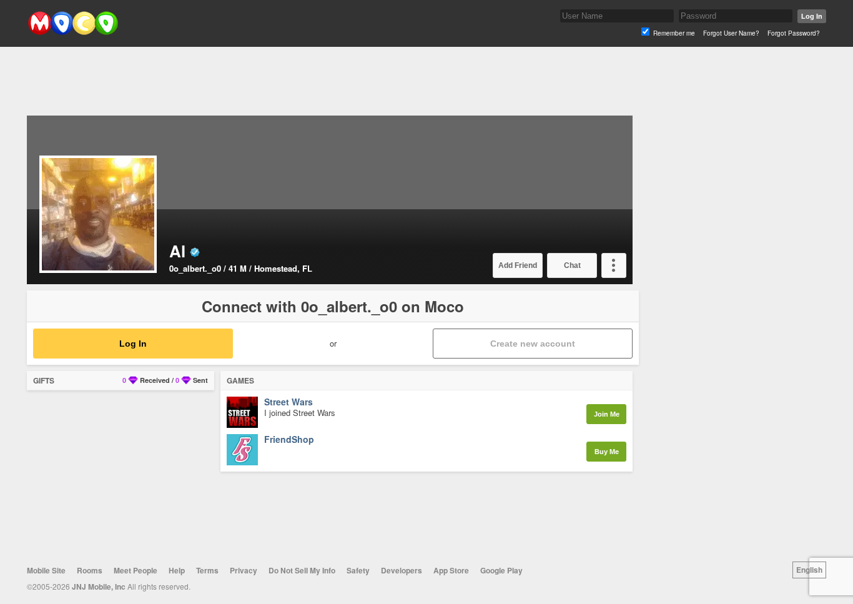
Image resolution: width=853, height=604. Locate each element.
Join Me (606, 414)
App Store (451, 570)
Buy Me (606, 451)
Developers (401, 570)
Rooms (89, 570)
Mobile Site (46, 570)
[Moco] (73, 32)
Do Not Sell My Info (302, 570)
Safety (358, 570)
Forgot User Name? (731, 33)
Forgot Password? (793, 33)
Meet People (135, 570)
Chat (572, 265)
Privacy (243, 570)
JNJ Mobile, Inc (99, 586)
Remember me (674, 33)
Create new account (532, 344)
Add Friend (517, 265)
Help (177, 570)
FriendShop (289, 439)
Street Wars (288, 402)
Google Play (501, 570)
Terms (207, 570)
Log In (811, 16)
